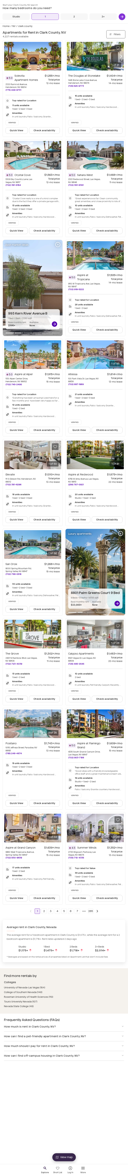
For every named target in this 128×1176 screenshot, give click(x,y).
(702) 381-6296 (13, 484)
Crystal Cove (22, 175)
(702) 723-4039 (14, 664)
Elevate (10, 474)
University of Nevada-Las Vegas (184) (24, 987)
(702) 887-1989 (76, 384)
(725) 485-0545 (76, 664)
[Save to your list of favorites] (55, 48)
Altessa (72, 374)
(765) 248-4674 (14, 753)
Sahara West (85, 175)
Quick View (16, 130)
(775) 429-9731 (13, 90)
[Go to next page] (97, 911)
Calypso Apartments (81, 653)
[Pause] (57, 244)
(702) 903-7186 (76, 757)
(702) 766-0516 (13, 574)
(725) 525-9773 (76, 86)
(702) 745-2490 (14, 384)
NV (14, 26)
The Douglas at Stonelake (84, 75)
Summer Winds (86, 847)
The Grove (12, 653)
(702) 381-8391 (76, 185)
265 (90, 911)
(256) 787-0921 (76, 484)
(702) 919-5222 (76, 289)
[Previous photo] (7, 56)
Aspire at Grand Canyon (21, 847)
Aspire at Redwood (80, 474)
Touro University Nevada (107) (20, 1001)
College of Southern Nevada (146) (23, 992)
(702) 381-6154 (13, 185)
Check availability (44, 130)
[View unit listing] (54, 324)
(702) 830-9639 (14, 858)
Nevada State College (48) (19, 1006)
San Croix (11, 564)
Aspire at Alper (23, 374)
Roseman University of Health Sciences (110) (28, 997)
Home (6, 26)
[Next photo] (58, 56)
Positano (11, 743)
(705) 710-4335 (76, 858)
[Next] (122, 16)
